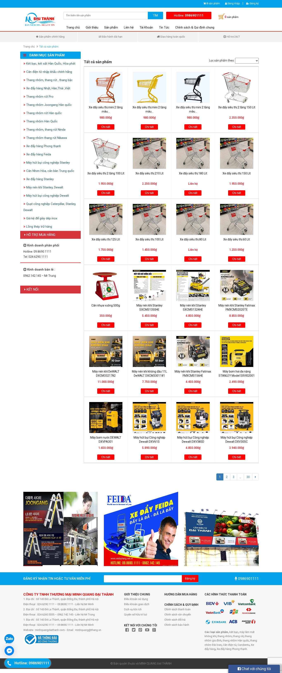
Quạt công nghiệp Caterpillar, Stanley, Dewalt (50, 207)
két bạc (233, 632)
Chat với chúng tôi (256, 669)
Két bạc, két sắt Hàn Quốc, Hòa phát (50, 63)
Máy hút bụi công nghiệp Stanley (47, 162)
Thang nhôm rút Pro (39, 96)
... (240, 477)
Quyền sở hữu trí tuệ (135, 614)
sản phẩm (213, 3)
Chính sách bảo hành (176, 624)
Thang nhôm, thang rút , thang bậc (49, 80)
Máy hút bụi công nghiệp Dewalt (47, 196)
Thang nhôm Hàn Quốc (41, 121)
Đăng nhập (233, 3)
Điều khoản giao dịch (136, 604)
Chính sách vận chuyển (177, 614)
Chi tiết (105, 127)
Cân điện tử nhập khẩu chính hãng (48, 72)
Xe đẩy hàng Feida (38, 154)
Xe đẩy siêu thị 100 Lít (149, 239)
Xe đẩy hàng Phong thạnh (43, 146)
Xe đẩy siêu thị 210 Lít (149, 173)
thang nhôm (225, 636)
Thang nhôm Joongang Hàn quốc (48, 105)
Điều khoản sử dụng (136, 599)
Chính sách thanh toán (177, 609)
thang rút (238, 636)
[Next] (255, 476)
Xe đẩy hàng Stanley (39, 179)
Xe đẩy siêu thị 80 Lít (193, 239)
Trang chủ (73, 27)
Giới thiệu (92, 27)
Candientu (244, 644)
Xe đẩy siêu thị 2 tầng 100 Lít (105, 173)
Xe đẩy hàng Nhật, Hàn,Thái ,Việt (47, 88)
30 (248, 477)
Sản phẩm (111, 27)
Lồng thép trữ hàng (38, 226)
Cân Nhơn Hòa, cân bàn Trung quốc (49, 171)
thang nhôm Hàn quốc (236, 640)
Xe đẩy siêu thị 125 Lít (106, 239)
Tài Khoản (146, 27)
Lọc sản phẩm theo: (222, 60)
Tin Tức (164, 27)
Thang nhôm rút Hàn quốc (43, 113)
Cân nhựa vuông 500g (105, 305)
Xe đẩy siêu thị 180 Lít (193, 173)
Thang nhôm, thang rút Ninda (45, 129)
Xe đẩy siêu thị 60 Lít (236, 239)
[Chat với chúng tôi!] (9, 650)
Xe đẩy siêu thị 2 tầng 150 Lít (236, 107)
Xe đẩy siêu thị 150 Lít (237, 173)
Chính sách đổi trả (174, 619)
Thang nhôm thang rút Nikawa (46, 138)
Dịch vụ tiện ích (133, 609)
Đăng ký (254, 3)
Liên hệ (129, 27)
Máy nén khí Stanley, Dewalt (44, 187)
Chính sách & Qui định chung (194, 27)
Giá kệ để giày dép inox (41, 218)
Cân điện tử (229, 644)
